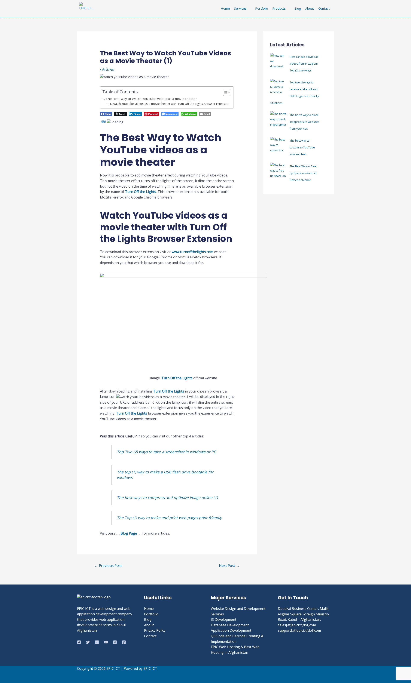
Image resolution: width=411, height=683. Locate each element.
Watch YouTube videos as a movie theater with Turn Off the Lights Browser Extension (170, 104)
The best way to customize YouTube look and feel (302, 147)
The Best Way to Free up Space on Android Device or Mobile (303, 173)
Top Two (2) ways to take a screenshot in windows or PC (166, 451)
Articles (108, 69)
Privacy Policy (154, 630)
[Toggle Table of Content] (224, 92)
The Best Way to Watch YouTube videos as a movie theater (151, 98)
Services (240, 8)
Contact (324, 8)
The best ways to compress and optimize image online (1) (167, 497)
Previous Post (108, 565)
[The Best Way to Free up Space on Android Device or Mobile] (278, 172)
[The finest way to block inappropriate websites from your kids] (278, 120)
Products (279, 8)
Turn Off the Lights (140, 191)
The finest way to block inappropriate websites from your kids (304, 121)
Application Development (231, 630)
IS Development (223, 619)
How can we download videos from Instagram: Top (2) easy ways (304, 63)
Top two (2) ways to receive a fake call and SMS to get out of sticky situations (294, 93)
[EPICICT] (79, 642)
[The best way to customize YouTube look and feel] (278, 146)
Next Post (229, 565)
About (309, 8)
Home (225, 8)
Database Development (230, 625)
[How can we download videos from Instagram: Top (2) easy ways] (278, 62)
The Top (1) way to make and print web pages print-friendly (169, 517)
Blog (297, 8)
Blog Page (129, 533)
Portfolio (261, 8)
